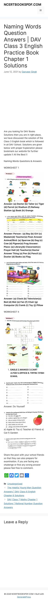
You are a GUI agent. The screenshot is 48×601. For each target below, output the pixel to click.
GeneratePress (24, 597)
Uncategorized (14, 483)
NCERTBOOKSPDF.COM (22, 4)
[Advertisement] (24, 102)
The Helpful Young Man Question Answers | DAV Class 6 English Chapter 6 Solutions (22, 491)
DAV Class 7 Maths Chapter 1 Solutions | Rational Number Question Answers (23, 503)
